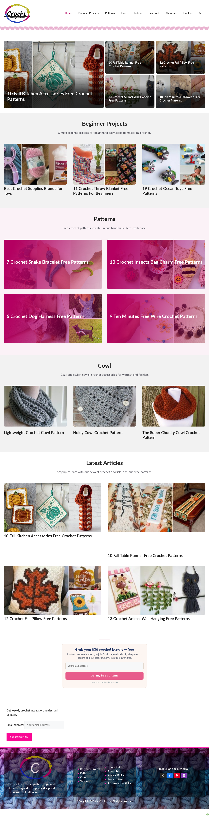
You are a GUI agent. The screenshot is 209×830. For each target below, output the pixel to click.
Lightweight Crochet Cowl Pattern (34, 433)
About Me (114, 771)
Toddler (138, 13)
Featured (154, 13)
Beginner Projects (88, 13)
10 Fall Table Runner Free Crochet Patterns (145, 556)
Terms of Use (115, 779)
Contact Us (114, 767)
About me (171, 13)
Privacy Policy (116, 775)
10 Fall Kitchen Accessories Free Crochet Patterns (48, 536)
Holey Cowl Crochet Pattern (98, 433)
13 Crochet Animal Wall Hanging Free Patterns (149, 619)
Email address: (15, 725)
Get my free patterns (104, 675)
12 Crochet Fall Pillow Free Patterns (35, 619)
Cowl (124, 13)
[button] (200, 13)
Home (68, 13)
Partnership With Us (119, 783)
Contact (188, 13)
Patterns (110, 13)
